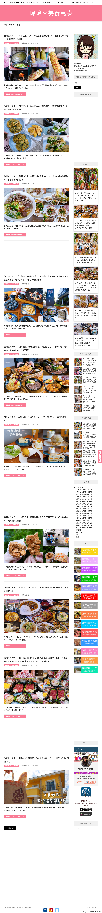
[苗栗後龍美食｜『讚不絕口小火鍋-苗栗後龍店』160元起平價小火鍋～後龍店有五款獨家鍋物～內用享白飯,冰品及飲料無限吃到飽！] (36, 686)
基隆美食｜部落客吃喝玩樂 (83, 525)
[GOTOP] (57, 910)
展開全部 (76, 487)
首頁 (5, 2)
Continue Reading (18, 94)
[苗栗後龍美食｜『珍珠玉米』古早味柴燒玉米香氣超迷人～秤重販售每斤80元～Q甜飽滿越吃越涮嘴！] (36, 64)
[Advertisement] (36, 258)
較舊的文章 (11, 828)
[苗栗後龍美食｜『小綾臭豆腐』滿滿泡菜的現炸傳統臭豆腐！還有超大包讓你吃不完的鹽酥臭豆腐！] (36, 546)
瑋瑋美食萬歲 (25, 43)
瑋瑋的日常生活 (80, 532)
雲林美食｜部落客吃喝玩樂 (83, 506)
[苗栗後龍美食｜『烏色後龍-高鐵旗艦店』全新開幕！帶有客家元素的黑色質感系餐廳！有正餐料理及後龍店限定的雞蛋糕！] (36, 305)
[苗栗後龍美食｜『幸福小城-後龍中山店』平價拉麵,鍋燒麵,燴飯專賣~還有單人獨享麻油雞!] (36, 616)
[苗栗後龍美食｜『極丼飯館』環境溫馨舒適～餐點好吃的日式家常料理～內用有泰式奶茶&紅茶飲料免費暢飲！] (36, 375)
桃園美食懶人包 (75, 2)
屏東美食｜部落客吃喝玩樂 (83, 515)
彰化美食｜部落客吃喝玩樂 (83, 501)
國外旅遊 (78, 530)
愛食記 (77, 534)
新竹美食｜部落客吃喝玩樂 (83, 497)
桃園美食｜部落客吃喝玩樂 (83, 492)
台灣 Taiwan (32, 2)
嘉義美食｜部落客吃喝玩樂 (83, 508)
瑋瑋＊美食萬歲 (51, 13)
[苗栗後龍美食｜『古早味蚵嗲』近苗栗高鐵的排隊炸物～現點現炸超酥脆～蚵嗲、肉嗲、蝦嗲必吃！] (36, 134)
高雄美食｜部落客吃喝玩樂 (83, 513)
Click (100, 456)
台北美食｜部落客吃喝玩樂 (83, 494)
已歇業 (77, 537)
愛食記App (87, 801)
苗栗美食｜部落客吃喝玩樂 (11, 43)
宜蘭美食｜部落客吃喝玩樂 (83, 518)
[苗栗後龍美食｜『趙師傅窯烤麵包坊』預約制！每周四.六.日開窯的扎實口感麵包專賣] (36, 786)
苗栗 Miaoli (46, 2)
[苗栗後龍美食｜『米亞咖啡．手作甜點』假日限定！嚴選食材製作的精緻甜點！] (36, 445)
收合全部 (83, 487)
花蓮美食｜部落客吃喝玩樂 (83, 520)
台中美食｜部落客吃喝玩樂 (83, 499)
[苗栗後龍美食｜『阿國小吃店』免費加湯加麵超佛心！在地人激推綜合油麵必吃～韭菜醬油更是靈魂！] (36, 205)
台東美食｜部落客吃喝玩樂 (83, 523)
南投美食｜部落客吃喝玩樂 (83, 504)
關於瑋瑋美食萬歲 (17, 2)
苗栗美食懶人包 (60, 2)
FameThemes (95, 907)
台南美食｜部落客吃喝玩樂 (83, 511)
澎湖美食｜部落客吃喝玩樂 (83, 527)
